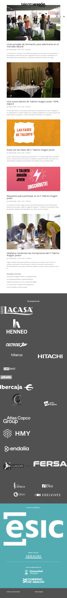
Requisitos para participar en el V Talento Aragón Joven (32, 197)
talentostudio (12, 49)
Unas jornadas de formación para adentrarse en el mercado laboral (33, 45)
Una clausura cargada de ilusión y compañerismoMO (22, 276)
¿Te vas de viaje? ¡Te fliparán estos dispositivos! (20, 284)
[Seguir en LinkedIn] (64, 16)
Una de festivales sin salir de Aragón (17, 287)
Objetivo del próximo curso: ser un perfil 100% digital (21, 282)
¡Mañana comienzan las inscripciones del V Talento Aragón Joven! (33, 254)
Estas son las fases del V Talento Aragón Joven (31, 149)
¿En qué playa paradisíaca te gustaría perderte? (20, 279)
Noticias (28, 49)
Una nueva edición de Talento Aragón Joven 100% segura (32, 102)
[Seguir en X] (60, 16)
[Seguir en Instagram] (57, 16)
